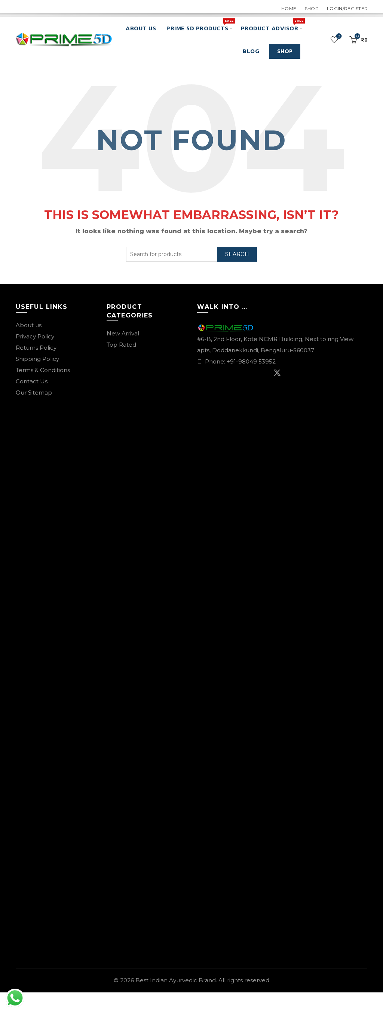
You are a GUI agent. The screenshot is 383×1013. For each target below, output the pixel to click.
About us (29, 325)
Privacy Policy (35, 336)
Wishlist (339, 36)
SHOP (284, 51)
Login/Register (347, 8)
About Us (141, 28)
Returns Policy (36, 347)
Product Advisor (272, 25)
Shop (312, 8)
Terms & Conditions (43, 370)
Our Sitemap (34, 392)
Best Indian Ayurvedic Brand (175, 980)
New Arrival (123, 333)
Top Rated (121, 344)
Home (288, 8)
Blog (251, 51)
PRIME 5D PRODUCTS (199, 25)
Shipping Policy (37, 358)
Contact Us (32, 381)
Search (237, 254)
